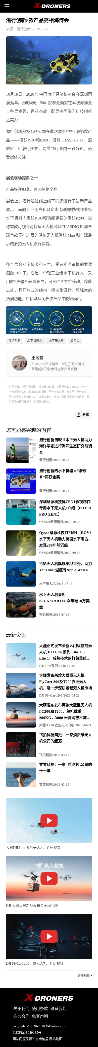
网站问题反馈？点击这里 (30, 1039)
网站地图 (55, 1039)
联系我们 (59, 1008)
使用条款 (40, 1008)
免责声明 (40, 1016)
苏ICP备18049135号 (27, 1032)
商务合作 (21, 1016)
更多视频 (84, 976)
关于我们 (21, 1008)
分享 (85, 415)
